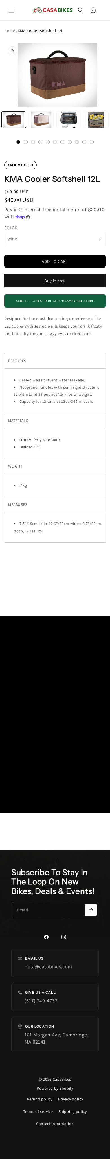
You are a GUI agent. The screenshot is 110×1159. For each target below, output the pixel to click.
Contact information (55, 1123)
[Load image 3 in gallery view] (68, 119)
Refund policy (39, 1099)
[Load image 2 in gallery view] (41, 119)
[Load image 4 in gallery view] (96, 119)
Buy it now (55, 280)
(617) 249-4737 (41, 1000)
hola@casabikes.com (48, 966)
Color (10, 227)
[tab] (18, 142)
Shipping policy (72, 1111)
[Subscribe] (91, 910)
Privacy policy (70, 1099)
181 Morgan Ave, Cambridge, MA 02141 (57, 1038)
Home (10, 30)
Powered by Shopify (55, 1088)
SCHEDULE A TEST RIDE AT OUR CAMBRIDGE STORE (55, 301)
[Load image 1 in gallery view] (13, 119)
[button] (11, 10)
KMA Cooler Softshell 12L (40, 30)
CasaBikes (62, 1079)
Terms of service (38, 1111)
